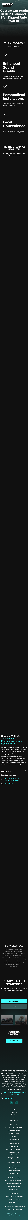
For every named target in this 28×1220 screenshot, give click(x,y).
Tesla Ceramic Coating (14, 1183)
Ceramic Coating (14, 1130)
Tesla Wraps (14, 1193)
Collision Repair (14, 1143)
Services (14, 1115)
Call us (14, 1006)
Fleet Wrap (14, 1173)
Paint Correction (14, 1139)
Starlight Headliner (14, 1158)
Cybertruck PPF (14, 1202)
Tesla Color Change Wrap (14, 1196)
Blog (14, 1118)
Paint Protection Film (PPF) (14, 1128)
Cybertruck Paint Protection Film (14, 1206)
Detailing (14, 1136)
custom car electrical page (14, 481)
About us (14, 1112)
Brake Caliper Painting (14, 1162)
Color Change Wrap (14, 1168)
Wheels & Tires (14, 1152)
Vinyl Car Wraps (14, 1133)
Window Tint (14, 1125)
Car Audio (14, 1155)
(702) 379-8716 (9, 784)
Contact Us (14, 1120)
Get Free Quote (14, 1001)
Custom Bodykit (14, 1146)
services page (10, 433)
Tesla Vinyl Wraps (14, 1186)
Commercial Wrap (14, 1171)
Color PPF (14, 1165)
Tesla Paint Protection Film (14, 1181)
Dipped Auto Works (10, 226)
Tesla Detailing (14, 1189)
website (7, 383)
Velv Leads (17, 1216)
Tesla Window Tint (14, 1178)
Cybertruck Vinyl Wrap (14, 1209)
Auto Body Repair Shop (14, 1149)
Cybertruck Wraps (14, 1199)
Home (14, 1109)
